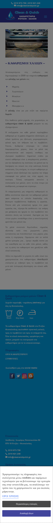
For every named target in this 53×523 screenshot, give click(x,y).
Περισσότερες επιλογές (26, 504)
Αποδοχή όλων (26, 513)
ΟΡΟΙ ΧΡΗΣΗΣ (10, 496)
